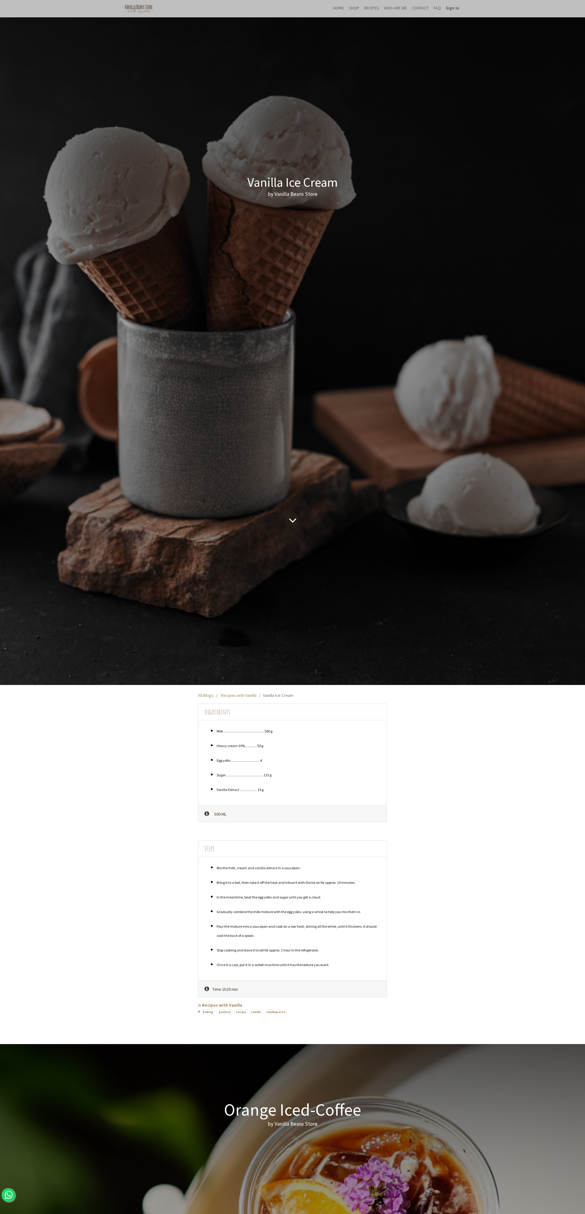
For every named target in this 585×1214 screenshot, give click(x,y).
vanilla (256, 1012)
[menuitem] (338, 8)
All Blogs (206, 695)
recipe (241, 1012)
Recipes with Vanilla (239, 695)
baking (208, 1012)
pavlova (225, 1012)
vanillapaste (275, 1012)
